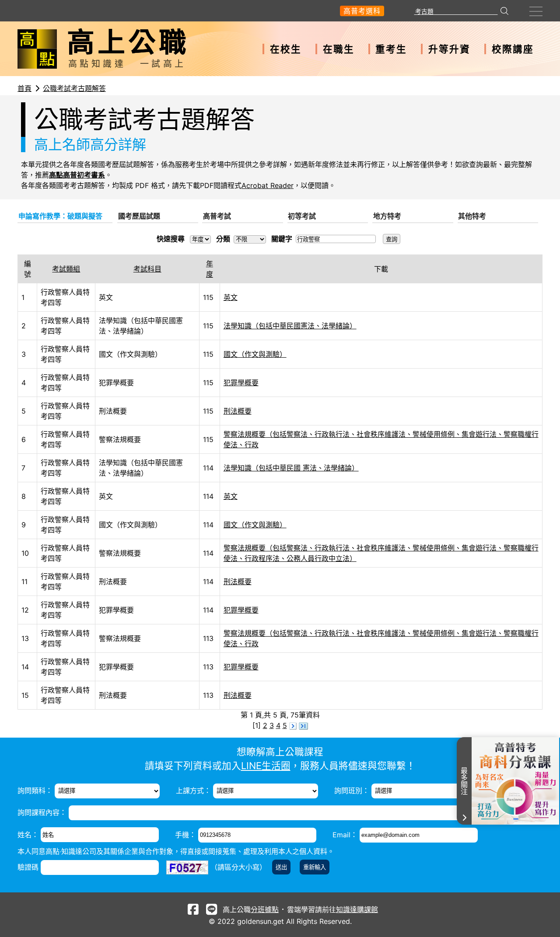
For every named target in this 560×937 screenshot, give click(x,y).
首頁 (25, 88)
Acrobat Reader (268, 185)
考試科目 (147, 269)
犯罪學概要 (241, 382)
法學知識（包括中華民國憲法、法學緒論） (290, 325)
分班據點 (265, 909)
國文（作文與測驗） (255, 354)
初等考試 (302, 216)
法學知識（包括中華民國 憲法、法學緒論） (291, 467)
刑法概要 (238, 411)
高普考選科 (362, 11)
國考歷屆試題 (139, 216)
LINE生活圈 (265, 765)
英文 (231, 297)
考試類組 (66, 269)
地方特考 (387, 216)
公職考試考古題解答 (74, 88)
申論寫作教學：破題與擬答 (60, 216)
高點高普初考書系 (77, 175)
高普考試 (217, 216)
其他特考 (472, 216)
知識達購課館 (357, 909)
